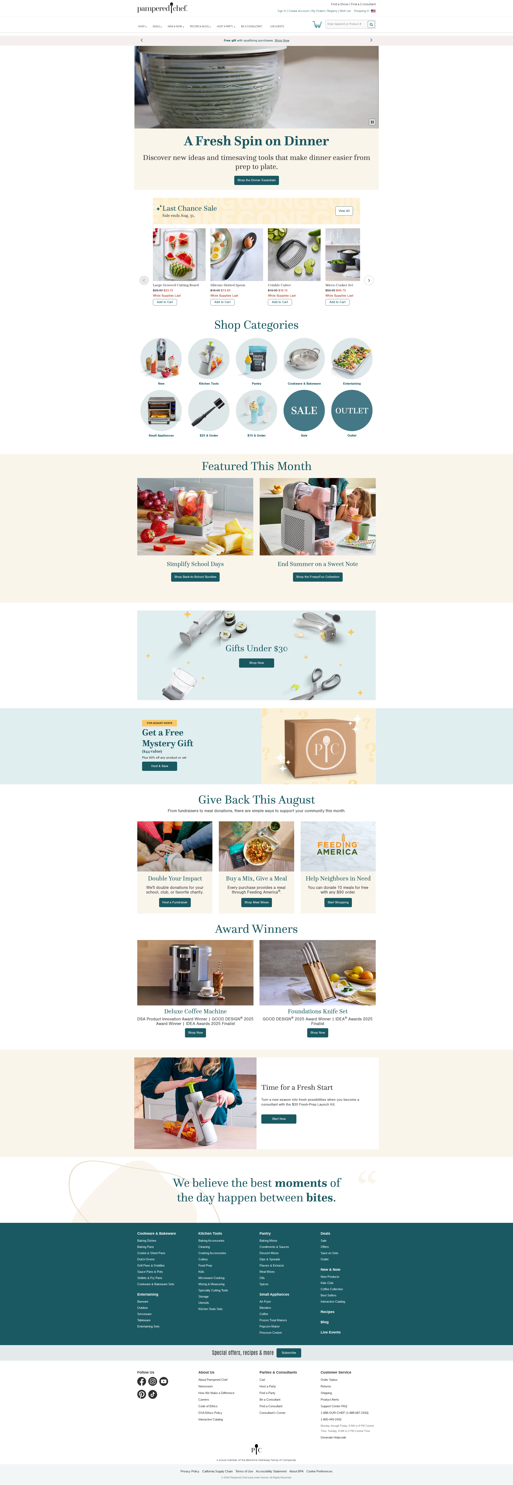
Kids (201, 1271)
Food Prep (205, 1265)
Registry (332, 11)
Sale (323, 1240)
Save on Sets (329, 1253)
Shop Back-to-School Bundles (195, 577)
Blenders (265, 1307)
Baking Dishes (146, 1240)
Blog (325, 1322)
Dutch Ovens (146, 1259)
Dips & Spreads (270, 1259)
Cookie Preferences (319, 1471)
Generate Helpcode (333, 1437)
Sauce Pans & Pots (150, 1271)
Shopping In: (362, 11)
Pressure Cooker (271, 1332)
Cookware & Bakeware (156, 1233)
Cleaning (204, 1246)
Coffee (264, 1314)
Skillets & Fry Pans (149, 1278)
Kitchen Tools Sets (210, 1309)
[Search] (371, 24)
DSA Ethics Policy (210, 1412)
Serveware (144, 1314)
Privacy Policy (190, 1471)
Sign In (282, 11)
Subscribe (289, 1353)
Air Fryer (265, 1301)
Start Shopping (338, 902)
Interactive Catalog (333, 1301)
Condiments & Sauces (274, 1246)
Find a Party (267, 1393)
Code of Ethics (208, 1406)
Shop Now (256, 663)
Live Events (277, 26)
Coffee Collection (332, 1289)
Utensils (203, 1302)
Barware (142, 1301)
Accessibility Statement (271, 1471)
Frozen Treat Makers (273, 1320)
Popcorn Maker (270, 1326)
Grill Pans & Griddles (151, 1265)
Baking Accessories (211, 1240)
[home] (256, 1449)
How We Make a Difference (216, 1393)
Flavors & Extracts (272, 1265)
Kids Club (327, 1283)
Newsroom (205, 1386)
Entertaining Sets (148, 1326)
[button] (372, 122)
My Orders (318, 11)
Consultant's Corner (273, 1412)
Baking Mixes (268, 1240)
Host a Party (268, 1386)
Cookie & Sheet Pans (151, 1253)
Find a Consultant (271, 1406)
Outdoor (142, 1307)
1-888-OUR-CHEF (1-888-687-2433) (345, 1412)
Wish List (345, 11)
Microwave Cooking (211, 1278)
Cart (262, 1379)
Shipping (326, 1393)
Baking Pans (145, 1246)
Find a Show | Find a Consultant (353, 4)
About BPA (296, 1471)
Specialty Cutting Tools (213, 1290)
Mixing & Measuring (211, 1284)
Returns (326, 1386)
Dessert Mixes (269, 1253)
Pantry (265, 1233)
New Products (330, 1276)
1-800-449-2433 (331, 1419)
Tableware (143, 1320)
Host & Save (159, 766)
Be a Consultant (251, 26)
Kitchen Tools (210, 1233)
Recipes (327, 1312)
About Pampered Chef (212, 1379)
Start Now (279, 1119)
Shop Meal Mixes (256, 902)
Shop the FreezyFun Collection (317, 577)
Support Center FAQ (334, 1406)
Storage (203, 1296)
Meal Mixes (267, 1271)
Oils (262, 1278)
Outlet (324, 1259)
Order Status (329, 1379)
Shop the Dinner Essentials (256, 180)
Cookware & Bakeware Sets (155, 1284)
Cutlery (203, 1259)
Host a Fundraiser (175, 902)
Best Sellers (328, 1295)
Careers (203, 1399)
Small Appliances (274, 1294)
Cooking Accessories (212, 1253)
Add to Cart (165, 302)
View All (344, 211)
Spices (264, 1284)
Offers (325, 1246)
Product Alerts (330, 1399)
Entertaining (147, 1294)
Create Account (299, 11)
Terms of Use (244, 1471)
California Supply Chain (217, 1471)
